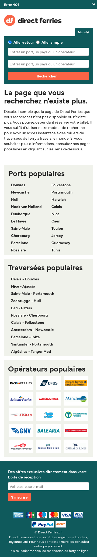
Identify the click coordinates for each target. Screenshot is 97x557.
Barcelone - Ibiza (25, 336)
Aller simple (52, 42)
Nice (55, 213)
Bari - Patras (21, 307)
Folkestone (61, 184)
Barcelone (19, 242)
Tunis (56, 249)
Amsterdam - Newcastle (32, 329)
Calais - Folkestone (27, 322)
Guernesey (60, 242)
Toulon (57, 228)
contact (57, 546)
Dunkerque (20, 213)
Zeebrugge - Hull (26, 300)
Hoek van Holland (26, 206)
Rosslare (18, 249)
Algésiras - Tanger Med (31, 351)
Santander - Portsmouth (32, 344)
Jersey (57, 235)
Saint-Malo (20, 228)
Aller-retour (23, 42)
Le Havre (18, 221)
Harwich (58, 199)
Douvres (18, 184)
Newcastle (20, 192)
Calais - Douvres (25, 278)
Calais (56, 206)
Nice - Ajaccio (23, 286)
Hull (14, 199)
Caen (55, 221)
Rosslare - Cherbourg (29, 315)
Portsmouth (61, 192)
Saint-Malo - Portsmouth (32, 293)
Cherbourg (20, 235)
